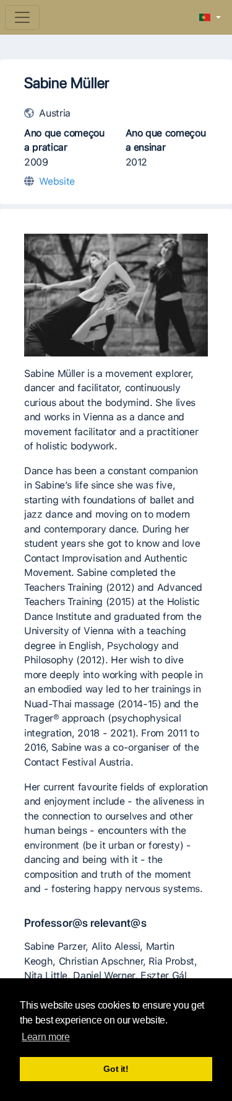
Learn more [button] (45, 1037)
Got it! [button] (116, 1069)
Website (57, 181)
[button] (210, 18)
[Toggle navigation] (22, 17)
